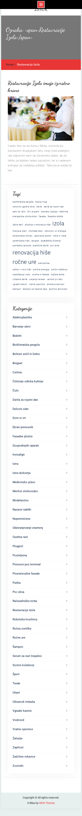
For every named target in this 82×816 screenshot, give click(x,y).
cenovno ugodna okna (24, 206)
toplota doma (57, 274)
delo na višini (19, 211)
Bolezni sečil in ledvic (26, 354)
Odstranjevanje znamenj (28, 527)
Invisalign (19, 454)
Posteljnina (20, 555)
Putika (17, 582)
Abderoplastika (22, 317)
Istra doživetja (22, 473)
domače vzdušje (49, 211)
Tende (16, 683)
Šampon (18, 647)
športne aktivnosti (58, 289)
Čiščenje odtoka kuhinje (28, 381)
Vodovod (18, 720)
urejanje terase (37, 279)
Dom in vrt (19, 418)
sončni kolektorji (59, 269)
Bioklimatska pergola (26, 344)
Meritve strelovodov (25, 491)
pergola (35, 241)
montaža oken (36, 231)
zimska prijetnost (55, 284)
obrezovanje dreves (22, 236)
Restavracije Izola (24, 610)
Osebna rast (20, 537)
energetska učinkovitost (25, 216)
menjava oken (20, 231)
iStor (41, 9)
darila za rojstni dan (54, 206)
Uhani (16, 692)
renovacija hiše (32, 252)
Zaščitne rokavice (24, 756)
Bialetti (17, 335)
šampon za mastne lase (35, 289)
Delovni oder (21, 409)
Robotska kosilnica (25, 619)
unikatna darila (20, 279)
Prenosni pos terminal (27, 564)
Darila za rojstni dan (25, 399)
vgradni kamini (20, 284)
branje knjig (41, 202)
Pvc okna (18, 592)
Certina (17, 372)
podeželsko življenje (51, 241)
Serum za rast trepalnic (27, 656)
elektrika (63, 211)
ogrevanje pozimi (42, 236)
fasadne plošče (55, 216)
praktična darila (40, 245)
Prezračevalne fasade (26, 573)
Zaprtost (18, 747)
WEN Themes (47, 803)
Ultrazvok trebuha (24, 702)
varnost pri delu (55, 279)
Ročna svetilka (22, 628)
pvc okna (54, 245)
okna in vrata (59, 236)
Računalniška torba (25, 601)
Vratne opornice (23, 729)
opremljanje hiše (21, 241)
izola (58, 223)
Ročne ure (19, 637)
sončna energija (41, 269)
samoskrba (44, 263)
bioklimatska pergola (23, 202)
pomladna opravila (22, 245)
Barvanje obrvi (22, 326)
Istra (15, 463)
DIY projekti (33, 211)
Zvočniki (18, 766)
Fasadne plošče (23, 436)
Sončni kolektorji (23, 665)
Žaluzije (18, 738)
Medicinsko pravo (24, 482)
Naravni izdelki (22, 509)
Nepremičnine (21, 518)
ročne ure (24, 262)
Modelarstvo (21, 500)
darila (39, 206)
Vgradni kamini (22, 711)
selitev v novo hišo (22, 269)
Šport (16, 674)
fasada (42, 216)
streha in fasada (40, 274)
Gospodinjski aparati (26, 445)
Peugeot (18, 546)
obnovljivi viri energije (55, 231)
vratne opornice (37, 284)
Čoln (15, 390)
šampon (17, 289)
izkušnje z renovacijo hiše (38, 224)
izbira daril (18, 224)
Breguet (17, 363)
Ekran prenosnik (23, 427)
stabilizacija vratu (22, 274)
